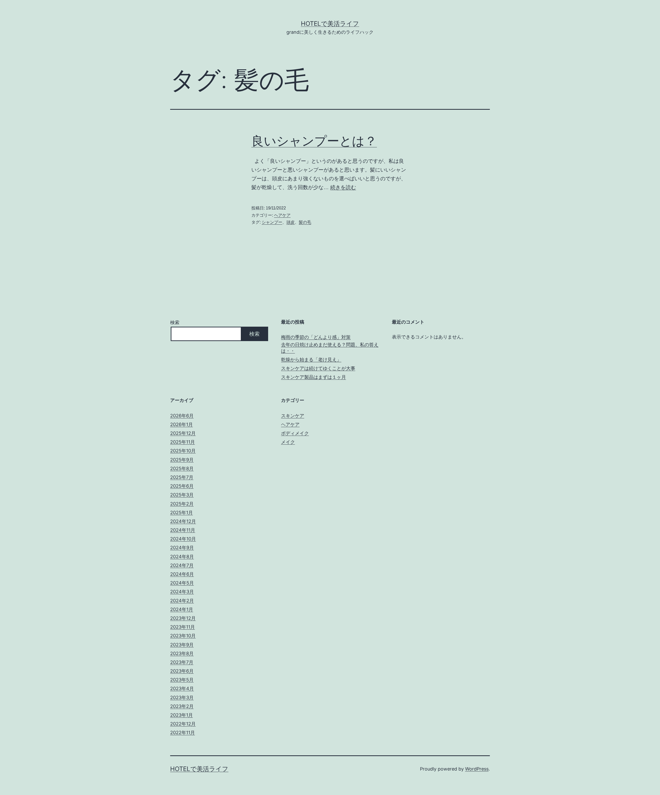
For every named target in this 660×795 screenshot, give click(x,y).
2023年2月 (182, 706)
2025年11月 (182, 442)
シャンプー (272, 222)
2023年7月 (181, 662)
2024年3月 (182, 591)
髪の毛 (305, 222)
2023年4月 (182, 688)
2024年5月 (182, 583)
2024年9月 (182, 547)
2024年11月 (182, 530)
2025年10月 (183, 450)
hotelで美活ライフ (330, 23)
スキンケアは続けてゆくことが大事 (318, 368)
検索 (174, 322)
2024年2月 (182, 600)
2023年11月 (182, 627)
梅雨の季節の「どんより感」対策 (316, 337)
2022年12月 (183, 723)
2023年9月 (182, 644)
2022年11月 (182, 732)
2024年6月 (182, 574)
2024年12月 (183, 521)
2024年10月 (183, 539)
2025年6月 (182, 486)
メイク (288, 442)
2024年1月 (181, 609)
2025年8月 (182, 468)
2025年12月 (183, 433)
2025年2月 (182, 503)
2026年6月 (182, 415)
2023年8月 (182, 653)
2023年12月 (183, 618)
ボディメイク (295, 433)
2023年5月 (182, 679)
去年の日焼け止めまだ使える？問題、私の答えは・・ (329, 347)
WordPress (477, 769)
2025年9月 (182, 459)
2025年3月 (182, 494)
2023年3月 (182, 697)
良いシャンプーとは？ (314, 140)
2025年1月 (181, 512)
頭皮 (290, 222)
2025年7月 (181, 477)
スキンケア (292, 415)
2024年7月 (182, 565)
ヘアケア (282, 215)
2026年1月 (181, 424)
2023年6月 (182, 671)
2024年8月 (182, 556)
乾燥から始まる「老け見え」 (311, 359)
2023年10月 (183, 635)
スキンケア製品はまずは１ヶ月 (313, 377)
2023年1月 (181, 715)
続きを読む (343, 187)
